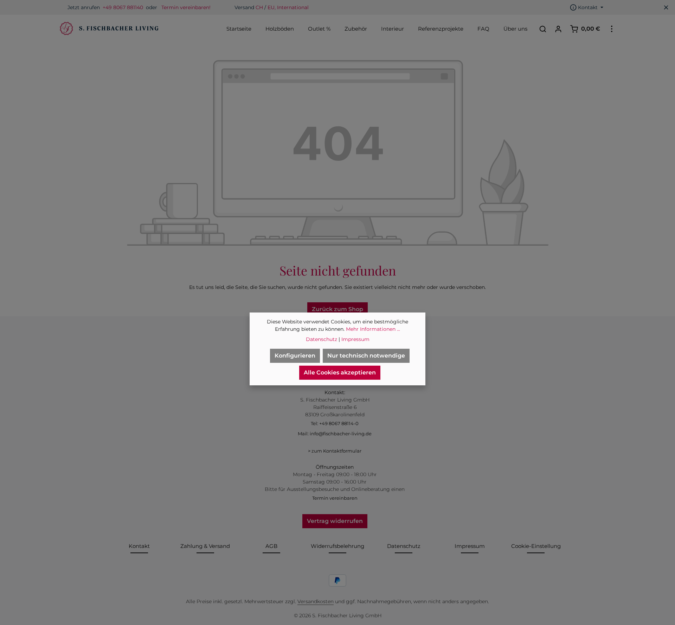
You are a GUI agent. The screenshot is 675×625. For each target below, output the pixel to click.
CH (259, 7)
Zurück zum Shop (337, 309)
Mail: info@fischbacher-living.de (335, 433)
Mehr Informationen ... (373, 329)
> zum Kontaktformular (334, 451)
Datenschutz (403, 546)
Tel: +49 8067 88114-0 (335, 423)
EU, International (288, 7)
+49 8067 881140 (123, 7)
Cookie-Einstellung (536, 546)
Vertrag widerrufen (335, 521)
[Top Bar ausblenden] (666, 7)
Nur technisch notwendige (366, 355)
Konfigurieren (295, 355)
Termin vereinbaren (335, 498)
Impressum (470, 546)
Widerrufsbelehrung (337, 546)
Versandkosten (315, 601)
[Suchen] (543, 29)
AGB (271, 546)
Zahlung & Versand (205, 546)
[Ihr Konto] (558, 29)
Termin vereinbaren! (186, 7)
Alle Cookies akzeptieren (340, 372)
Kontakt (139, 546)
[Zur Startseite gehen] (108, 29)
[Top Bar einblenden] (612, 29)
